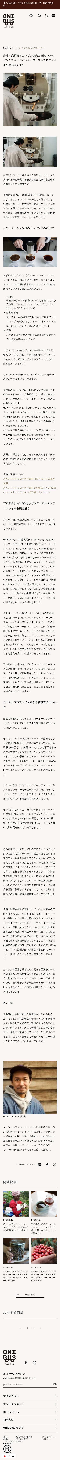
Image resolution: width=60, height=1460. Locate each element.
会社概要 (5, 1438)
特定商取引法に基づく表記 (24, 1438)
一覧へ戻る (30, 1295)
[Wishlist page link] (31, 15)
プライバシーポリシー (49, 1438)
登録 (55, 1384)
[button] (46, 20)
